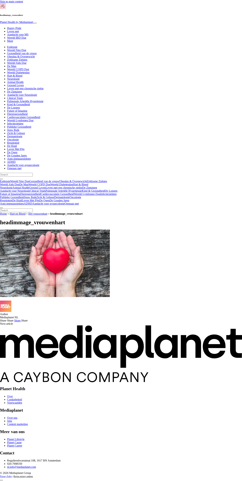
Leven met (13, 31)
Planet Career (14, 445)
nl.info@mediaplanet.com (21, 466)
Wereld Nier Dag (16, 50)
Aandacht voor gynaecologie (23, 165)
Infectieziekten (15, 123)
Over (10, 396)
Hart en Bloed (18, 213)
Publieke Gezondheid (19, 126)
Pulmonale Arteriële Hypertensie (25, 101)
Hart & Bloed (14, 75)
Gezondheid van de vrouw (22, 53)
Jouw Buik (13, 129)
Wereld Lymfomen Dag (20, 120)
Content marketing (17, 424)
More (10, 40)
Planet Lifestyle (15, 439)
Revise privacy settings (23, 476)
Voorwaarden (14, 402)
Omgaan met (14, 168)
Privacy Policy (6, 476)
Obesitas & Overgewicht (21, 56)
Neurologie (13, 78)
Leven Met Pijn (15, 149)
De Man (11, 66)
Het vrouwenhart (37, 213)
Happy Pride (14, 28)
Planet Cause (14, 442)
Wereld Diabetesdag (18, 72)
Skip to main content (11, 1)
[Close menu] (1, 207)
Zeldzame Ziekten (17, 59)
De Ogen (12, 152)
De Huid (12, 145)
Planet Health (16, 22)
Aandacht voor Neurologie (22, 94)
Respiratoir (13, 142)
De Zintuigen (14, 91)
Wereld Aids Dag (16, 62)
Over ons (12, 417)
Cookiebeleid (14, 399)
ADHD (11, 161)
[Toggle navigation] (35, 23)
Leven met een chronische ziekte (25, 88)
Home (3, 213)
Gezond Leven (15, 85)
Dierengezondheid (17, 114)
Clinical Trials (15, 98)
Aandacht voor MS (18, 34)
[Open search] (1, 179)
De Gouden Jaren (17, 155)
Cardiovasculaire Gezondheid (23, 117)
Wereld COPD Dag (18, 69)
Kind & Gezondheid (18, 104)
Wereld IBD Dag (16, 37)
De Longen (13, 107)
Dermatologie (14, 136)
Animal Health (15, 82)
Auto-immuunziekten (19, 158)
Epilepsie (12, 46)
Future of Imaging (17, 110)
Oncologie (13, 139)
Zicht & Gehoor (16, 133)
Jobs (9, 420)
